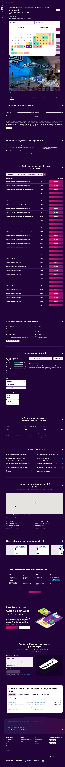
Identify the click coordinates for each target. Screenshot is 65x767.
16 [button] (30, 40)
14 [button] (24, 40)
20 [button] (21, 43)
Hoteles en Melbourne (12, 700)
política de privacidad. (13, 675)
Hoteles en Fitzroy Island (13, 707)
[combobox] (21, 658)
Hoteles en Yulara (38, 704)
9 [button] (30, 37)
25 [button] (15, 46)
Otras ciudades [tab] (12, 694)
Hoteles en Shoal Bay (12, 706)
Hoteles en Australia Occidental (30, 7)
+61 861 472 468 (12, 16)
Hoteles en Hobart (12, 702)
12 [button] (18, 40)
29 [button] (27, 46)
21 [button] (24, 43)
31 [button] (12, 49)
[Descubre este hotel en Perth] (62, 105)
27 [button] (21, 46)
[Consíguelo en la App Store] (52, 743)
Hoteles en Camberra (12, 709)
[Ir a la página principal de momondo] (9, 2)
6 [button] (21, 37)
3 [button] (43, 34)
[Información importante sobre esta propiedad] (62, 419)
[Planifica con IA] (2, 14)
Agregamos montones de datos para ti (16, 727)
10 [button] (12, 40)
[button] (2, 2)
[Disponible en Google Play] (52, 740)
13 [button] (21, 40)
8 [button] (27, 37)
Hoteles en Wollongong (40, 702)
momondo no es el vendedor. (14, 724)
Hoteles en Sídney (38, 700)
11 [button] (15, 40)
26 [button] (18, 46)
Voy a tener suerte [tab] (35, 694)
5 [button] (18, 37)
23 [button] (30, 43)
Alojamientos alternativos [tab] (23, 694)
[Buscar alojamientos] (2, 8)
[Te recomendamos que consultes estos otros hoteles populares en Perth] (62, 541)
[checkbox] (12, 396)
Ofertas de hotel (12, 7)
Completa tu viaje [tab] (45, 694)
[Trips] (2, 17)
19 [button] (18, 43)
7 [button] (24, 37)
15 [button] (27, 40)
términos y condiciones (27, 674)
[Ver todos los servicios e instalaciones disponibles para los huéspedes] (62, 321)
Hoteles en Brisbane (12, 704)
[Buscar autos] (2, 11)
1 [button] (27, 34)
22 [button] (27, 43)
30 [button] (30, 46)
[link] (35, 592)
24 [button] (12, 46)
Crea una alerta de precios (55, 580)
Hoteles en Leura (38, 706)
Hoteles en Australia (19, 7)
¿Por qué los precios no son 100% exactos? (17, 729)
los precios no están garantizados (36, 721)
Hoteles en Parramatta (39, 709)
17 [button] (12, 43)
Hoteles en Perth (40, 7)
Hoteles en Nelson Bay (39, 707)
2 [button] (30, 34)
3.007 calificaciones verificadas (24, 18)
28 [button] (24, 46)
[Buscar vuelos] (2, 6)
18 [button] (15, 43)
